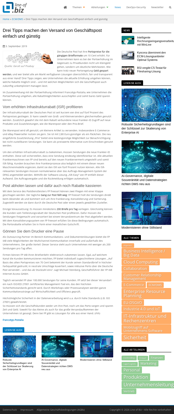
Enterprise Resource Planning (144, 293)
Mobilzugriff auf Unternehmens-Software (143, 329)
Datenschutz (10, 409)
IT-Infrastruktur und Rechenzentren (145, 318)
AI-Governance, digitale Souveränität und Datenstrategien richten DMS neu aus (144, 180)
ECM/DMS (17, 19)
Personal (132, 370)
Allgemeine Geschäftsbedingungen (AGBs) (61, 409)
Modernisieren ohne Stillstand (96, 359)
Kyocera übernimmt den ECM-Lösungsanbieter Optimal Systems (151, 56)
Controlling (129, 357)
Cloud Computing (141, 262)
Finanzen (157, 358)
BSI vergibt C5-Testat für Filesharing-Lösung (151, 69)
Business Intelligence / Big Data (144, 253)
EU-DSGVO (133, 302)
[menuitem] (65, 7)
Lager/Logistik (130, 364)
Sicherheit (135, 337)
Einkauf (143, 358)
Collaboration (135, 268)
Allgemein (128, 245)
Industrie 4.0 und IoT (142, 308)
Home (6, 19)
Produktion (136, 377)
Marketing (148, 363)
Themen (77, 7)
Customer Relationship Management (142, 277)
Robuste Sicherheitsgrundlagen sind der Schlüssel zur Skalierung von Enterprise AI (146, 128)
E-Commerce (134, 284)
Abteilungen (98, 7)
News (118, 7)
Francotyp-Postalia (13, 319)
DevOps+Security (136, 7)
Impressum (26, 409)
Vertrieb (129, 391)
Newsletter (157, 7)
